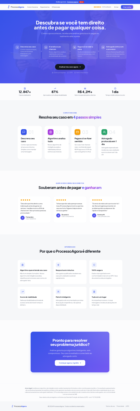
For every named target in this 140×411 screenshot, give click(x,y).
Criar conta (127, 7)
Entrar (116, 7)
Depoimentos (45, 7)
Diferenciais (56, 7)
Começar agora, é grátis (69, 363)
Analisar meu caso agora (68, 67)
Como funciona (32, 7)
